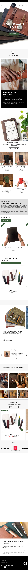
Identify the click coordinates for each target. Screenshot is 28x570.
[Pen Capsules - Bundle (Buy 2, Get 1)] (13, 421)
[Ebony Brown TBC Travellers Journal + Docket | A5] (13, 234)
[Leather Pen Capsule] (13, 277)
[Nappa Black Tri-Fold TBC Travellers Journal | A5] (6, 158)
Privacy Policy (20, 552)
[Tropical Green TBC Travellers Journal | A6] (6, 180)
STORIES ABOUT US (5, 563)
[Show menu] (1, 5)
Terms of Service (4, 553)
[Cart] (26, 5)
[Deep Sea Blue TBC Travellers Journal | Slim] (21, 158)
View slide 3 (15, 47)
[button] (4, 5)
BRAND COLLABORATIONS (7, 565)
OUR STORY (3, 560)
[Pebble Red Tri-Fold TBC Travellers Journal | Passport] (21, 180)
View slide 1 (12, 47)
